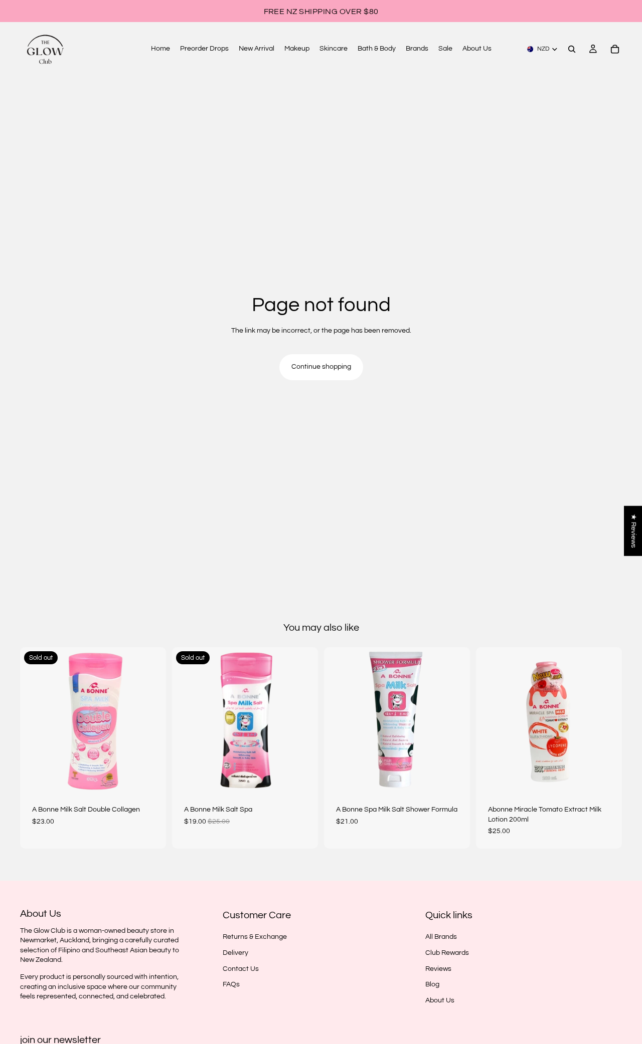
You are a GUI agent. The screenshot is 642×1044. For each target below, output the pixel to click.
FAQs (231, 984)
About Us (439, 1000)
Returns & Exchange (255, 936)
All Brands (441, 936)
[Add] (454, 777)
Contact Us (241, 968)
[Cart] (615, 49)
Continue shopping (321, 366)
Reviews (438, 968)
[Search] (572, 49)
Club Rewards (447, 952)
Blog (432, 984)
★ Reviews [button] (633, 531)
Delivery (235, 952)
